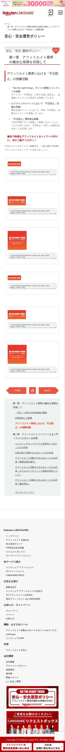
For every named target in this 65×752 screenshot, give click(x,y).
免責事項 (10, 669)
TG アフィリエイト (15, 571)
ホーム (7, 24)
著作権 (9, 673)
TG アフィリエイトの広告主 (19, 595)
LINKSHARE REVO (15, 575)
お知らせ (10, 618)
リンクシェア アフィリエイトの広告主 (24, 591)
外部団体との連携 (23, 418)
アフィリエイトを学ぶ (16, 650)
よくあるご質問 (13, 681)
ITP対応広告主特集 (15, 548)
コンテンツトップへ (24, 492)
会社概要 (10, 662)
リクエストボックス (15, 551)
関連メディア (12, 677)
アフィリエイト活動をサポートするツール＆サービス (31, 630)
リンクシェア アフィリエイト (20, 567)
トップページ (12, 536)
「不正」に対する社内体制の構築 (31, 412)
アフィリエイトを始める (17, 540)
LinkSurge (11, 634)
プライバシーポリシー (16, 666)
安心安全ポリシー (14, 544)
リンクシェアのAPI (15, 638)
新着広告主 (11, 587)
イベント (10, 614)
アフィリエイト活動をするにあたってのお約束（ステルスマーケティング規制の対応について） (36, 471)
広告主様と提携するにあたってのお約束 (34, 453)
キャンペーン (12, 610)
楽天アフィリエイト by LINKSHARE (23, 599)
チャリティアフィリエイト (18, 555)
